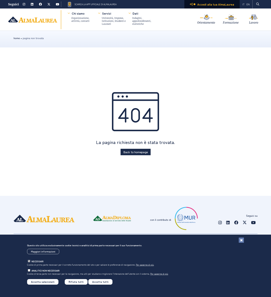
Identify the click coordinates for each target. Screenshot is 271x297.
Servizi (106, 13)
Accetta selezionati (43, 282)
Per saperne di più (145, 264)
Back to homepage (135, 152)
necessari (38, 261)
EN (248, 4)
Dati (135, 13)
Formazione (231, 22)
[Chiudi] (241, 240)
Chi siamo (78, 13)
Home (17, 38)
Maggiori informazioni (43, 251)
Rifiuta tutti (76, 282)
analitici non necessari (46, 270)
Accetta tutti (100, 282)
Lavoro (253, 22)
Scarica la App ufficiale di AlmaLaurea (95, 4)
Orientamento (206, 22)
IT (243, 4)
